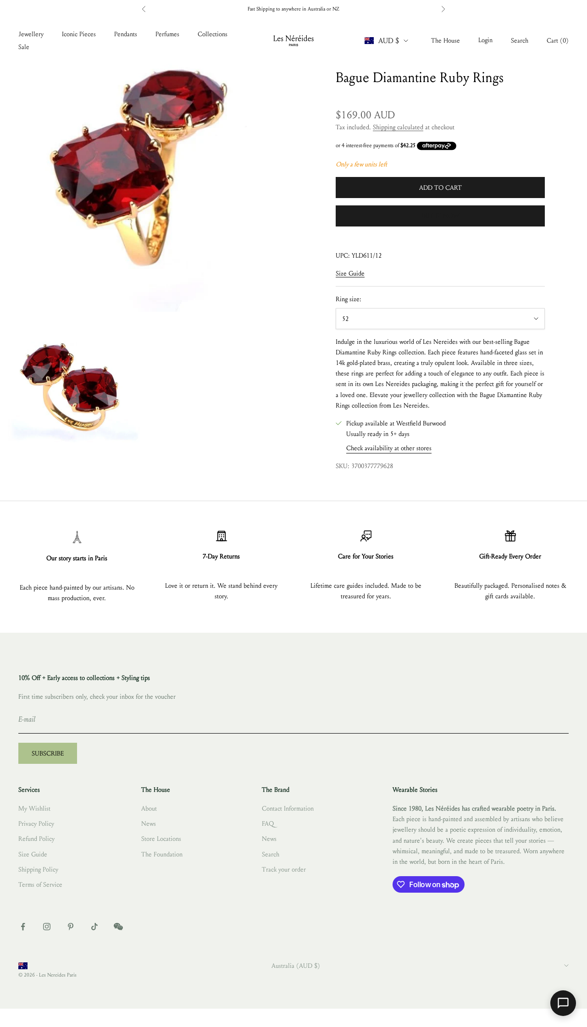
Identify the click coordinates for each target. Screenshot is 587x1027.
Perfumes (167, 34)
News (148, 824)
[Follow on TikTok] (94, 926)
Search (270, 854)
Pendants (125, 34)
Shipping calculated (398, 127)
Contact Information (288, 808)
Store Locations (161, 839)
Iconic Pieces (79, 34)
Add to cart (440, 188)
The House (445, 40)
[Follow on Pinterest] (70, 926)
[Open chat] (563, 1003)
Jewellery (31, 34)
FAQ (268, 824)
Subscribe (48, 753)
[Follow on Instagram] (46, 926)
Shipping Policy (38, 869)
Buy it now (440, 216)
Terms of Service (40, 885)
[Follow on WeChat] (118, 926)
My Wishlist (34, 808)
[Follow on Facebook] (23, 926)
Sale (23, 47)
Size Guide (350, 273)
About (149, 808)
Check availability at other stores (389, 448)
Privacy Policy (36, 824)
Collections (212, 34)
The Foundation (162, 854)
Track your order (284, 869)
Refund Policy (36, 839)
